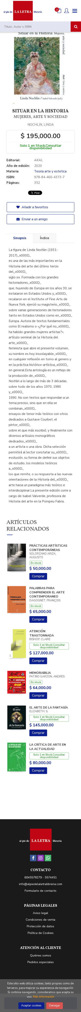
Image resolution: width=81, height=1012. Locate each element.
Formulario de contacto (40, 891)
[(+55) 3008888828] (48, 858)
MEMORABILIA (40, 673)
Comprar (38, 576)
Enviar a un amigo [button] (34, 219)
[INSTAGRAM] (40, 858)
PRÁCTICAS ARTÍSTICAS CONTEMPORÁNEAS (48, 548)
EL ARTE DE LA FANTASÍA (48, 708)
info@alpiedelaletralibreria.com (40, 884)
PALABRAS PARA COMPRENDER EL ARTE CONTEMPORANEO (47, 592)
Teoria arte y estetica (50, 171)
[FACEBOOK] (33, 858)
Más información (43, 997)
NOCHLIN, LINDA (40, 124)
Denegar (54, 1005)
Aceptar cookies (31, 1005)
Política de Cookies (41, 933)
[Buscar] (76, 26)
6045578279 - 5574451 (40, 877)
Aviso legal (40, 913)
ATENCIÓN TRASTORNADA (41, 633)
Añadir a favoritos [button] (34, 207)
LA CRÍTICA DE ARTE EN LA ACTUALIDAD (47, 747)
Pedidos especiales (40, 962)
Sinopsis (19, 238)
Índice (44, 238)
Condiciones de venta (40, 920)
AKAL (38, 160)
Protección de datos (40, 926)
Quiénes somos (40, 955)
